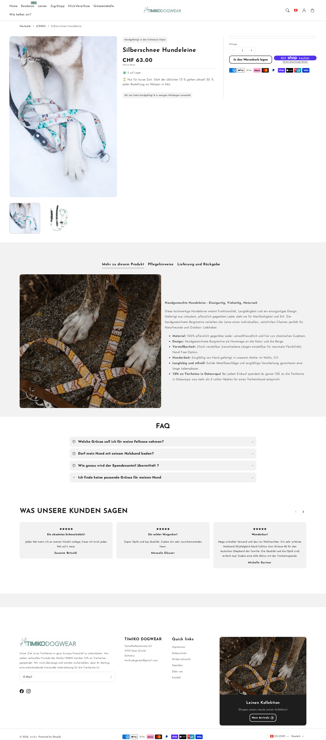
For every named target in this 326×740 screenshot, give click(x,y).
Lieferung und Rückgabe (198, 264)
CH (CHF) (279, 736)
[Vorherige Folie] (296, 511)
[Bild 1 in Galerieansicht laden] (24, 218)
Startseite (25, 26)
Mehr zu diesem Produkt (123, 264)
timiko (33, 736)
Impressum (178, 647)
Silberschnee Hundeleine (66, 26)
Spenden (177, 665)
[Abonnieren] (111, 677)
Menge (233, 44)
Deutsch (295, 736)
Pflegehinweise (160, 264)
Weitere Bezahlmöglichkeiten (295, 61)
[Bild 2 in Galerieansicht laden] (57, 218)
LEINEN (41, 26)
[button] (287, 10)
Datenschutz (179, 653)
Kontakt (176, 677)
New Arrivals (260, 717)
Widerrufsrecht (181, 659)
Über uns (177, 671)
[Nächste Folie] (303, 511)
